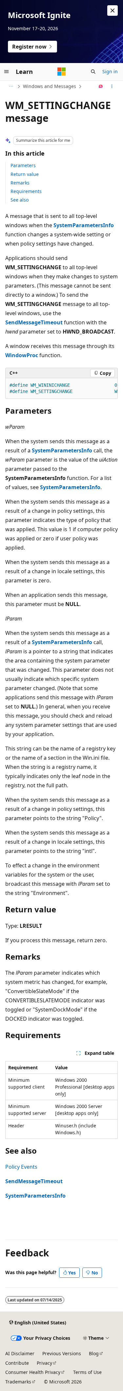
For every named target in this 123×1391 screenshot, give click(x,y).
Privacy (44, 1363)
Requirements (26, 191)
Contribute (17, 1363)
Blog (94, 1353)
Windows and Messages (49, 86)
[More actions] (112, 86)
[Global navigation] (6, 71)
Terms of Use (87, 1372)
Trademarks (18, 1382)
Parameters (23, 165)
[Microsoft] (61, 71)
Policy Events (21, 1166)
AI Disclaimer (19, 1353)
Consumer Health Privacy (32, 1372)
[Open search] (93, 71)
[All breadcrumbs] (11, 86)
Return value (24, 174)
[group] (61, 388)
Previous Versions (61, 1353)
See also (19, 200)
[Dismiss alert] (112, 10)
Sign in (110, 71)
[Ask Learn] (100, 86)
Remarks (20, 183)
